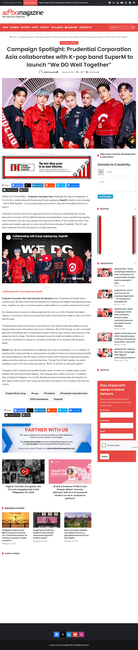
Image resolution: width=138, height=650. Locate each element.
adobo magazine (50, 72)
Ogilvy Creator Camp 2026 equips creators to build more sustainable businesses (70, 3)
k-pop (35, 393)
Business (14, 27)
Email (103, 431)
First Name (105, 410)
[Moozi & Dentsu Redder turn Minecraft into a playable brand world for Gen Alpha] (77, 520)
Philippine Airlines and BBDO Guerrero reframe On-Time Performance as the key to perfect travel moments (14, 535)
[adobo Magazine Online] (23, 13)
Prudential (50, 393)
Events (35, 27)
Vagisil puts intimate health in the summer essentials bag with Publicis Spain (43, 534)
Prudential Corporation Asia (74, 393)
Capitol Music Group (16, 393)
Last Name (105, 420)
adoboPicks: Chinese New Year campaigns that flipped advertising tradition (124, 353)
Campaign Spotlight (25, 37)
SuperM (59, 399)
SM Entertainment (40, 399)
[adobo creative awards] (46, 167)
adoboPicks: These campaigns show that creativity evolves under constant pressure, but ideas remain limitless (123, 317)
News (5, 27)
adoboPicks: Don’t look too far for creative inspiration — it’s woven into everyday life (124, 296)
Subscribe (72, 27)
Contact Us (53, 645)
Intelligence (57, 27)
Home (13, 37)
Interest (45, 27)
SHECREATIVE (85, 27)
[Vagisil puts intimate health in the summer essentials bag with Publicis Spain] (46, 520)
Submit (104, 456)
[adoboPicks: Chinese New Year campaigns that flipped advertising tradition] (104, 353)
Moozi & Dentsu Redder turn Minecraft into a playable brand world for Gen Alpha (76, 534)
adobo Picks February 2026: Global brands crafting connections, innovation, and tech (125, 337)
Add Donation (105, 197)
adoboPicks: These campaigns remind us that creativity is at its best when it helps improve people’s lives (125, 275)
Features (25, 27)
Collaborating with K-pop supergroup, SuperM (22, 291)
